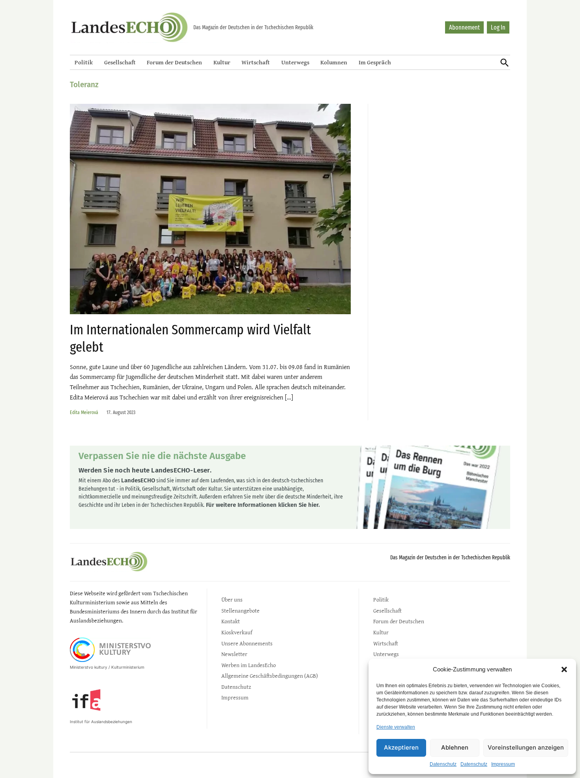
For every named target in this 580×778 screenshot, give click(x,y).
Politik (84, 62)
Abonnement (464, 27)
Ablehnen (454, 747)
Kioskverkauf (236, 632)
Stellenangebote (240, 610)
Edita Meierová (84, 412)
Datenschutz (443, 764)
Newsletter (234, 654)
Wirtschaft (255, 62)
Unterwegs (295, 62)
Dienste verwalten (395, 727)
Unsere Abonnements (247, 643)
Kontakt (230, 621)
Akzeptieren (401, 747)
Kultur (221, 62)
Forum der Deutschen (174, 62)
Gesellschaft (120, 62)
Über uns (232, 599)
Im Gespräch (375, 62)
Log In (498, 27)
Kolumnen (333, 62)
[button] (564, 669)
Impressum (503, 764)
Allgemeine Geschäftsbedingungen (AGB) (269, 675)
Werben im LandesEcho (248, 665)
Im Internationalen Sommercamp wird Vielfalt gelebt (190, 338)
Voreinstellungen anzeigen (526, 747)
